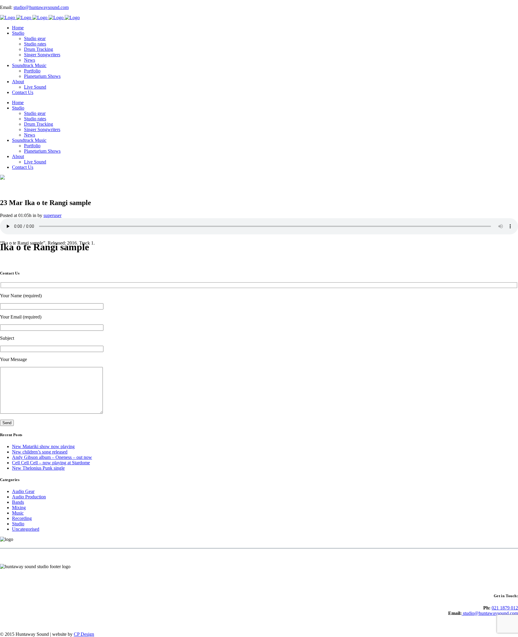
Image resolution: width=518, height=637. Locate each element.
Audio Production (29, 496)
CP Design (84, 634)
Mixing (19, 507)
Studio (18, 523)
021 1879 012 (505, 607)
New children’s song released (39, 451)
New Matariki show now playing (43, 446)
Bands (18, 502)
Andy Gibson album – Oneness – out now (52, 457)
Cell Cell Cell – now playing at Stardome (51, 462)
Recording (22, 518)
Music (18, 512)
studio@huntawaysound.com (41, 7)
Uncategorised (25, 529)
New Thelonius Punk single (38, 468)
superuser (52, 215)
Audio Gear (23, 491)
